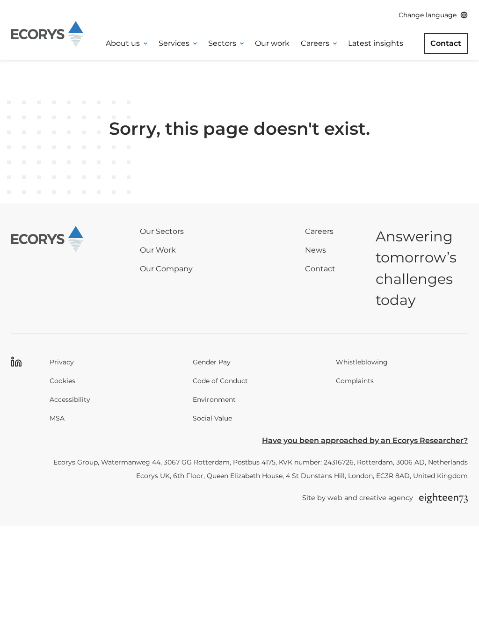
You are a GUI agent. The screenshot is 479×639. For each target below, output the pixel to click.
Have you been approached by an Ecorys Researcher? (365, 440)
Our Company (166, 268)
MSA (57, 418)
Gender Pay (212, 362)
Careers (315, 43)
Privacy (62, 362)
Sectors (222, 43)
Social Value (212, 418)
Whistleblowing (362, 362)
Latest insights (375, 43)
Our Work (158, 250)
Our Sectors (162, 231)
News (315, 250)
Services (174, 43)
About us (123, 43)
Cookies (62, 381)
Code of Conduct (220, 381)
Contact (445, 43)
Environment (214, 399)
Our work (272, 43)
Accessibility (70, 399)
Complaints (355, 381)
